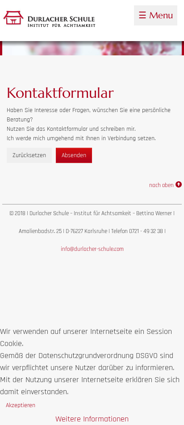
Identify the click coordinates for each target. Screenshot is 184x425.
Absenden (74, 155)
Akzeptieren (20, 405)
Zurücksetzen (29, 155)
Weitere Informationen (92, 419)
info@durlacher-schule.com (92, 249)
